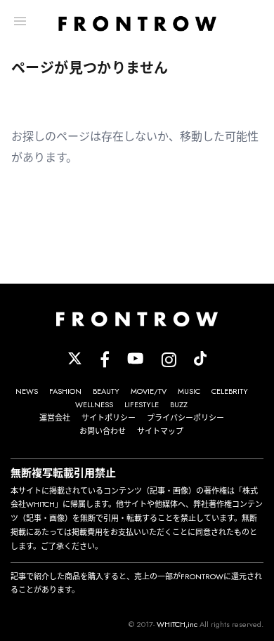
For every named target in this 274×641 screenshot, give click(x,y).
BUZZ (179, 404)
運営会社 (54, 417)
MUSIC (189, 391)
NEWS (26, 391)
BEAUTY (106, 391)
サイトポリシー (108, 417)
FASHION (65, 391)
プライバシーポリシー (185, 417)
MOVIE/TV (149, 391)
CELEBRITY (229, 391)
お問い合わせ (102, 431)
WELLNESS (94, 404)
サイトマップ (160, 431)
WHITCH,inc (177, 624)
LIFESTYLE (141, 404)
